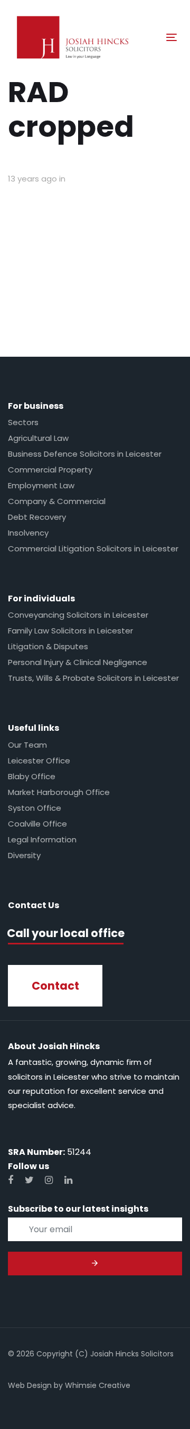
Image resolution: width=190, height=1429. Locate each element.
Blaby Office (31, 776)
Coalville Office (37, 823)
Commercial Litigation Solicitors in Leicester (93, 548)
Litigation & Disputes (48, 646)
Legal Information (42, 839)
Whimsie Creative (97, 1385)
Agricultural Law (38, 438)
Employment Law (41, 485)
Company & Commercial (57, 501)
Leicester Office (39, 760)
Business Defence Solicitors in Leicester (85, 453)
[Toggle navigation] (149, 37)
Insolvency (28, 532)
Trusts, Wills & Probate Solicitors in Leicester (93, 677)
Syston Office (34, 807)
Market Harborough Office (59, 792)
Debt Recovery (37, 516)
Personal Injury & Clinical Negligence (77, 662)
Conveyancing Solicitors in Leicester (78, 614)
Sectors (23, 422)
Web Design (30, 1385)
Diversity (24, 855)
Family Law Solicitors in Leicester (70, 630)
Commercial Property (50, 469)
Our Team (27, 744)
